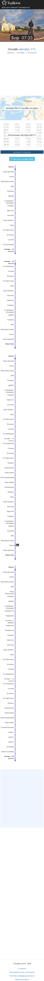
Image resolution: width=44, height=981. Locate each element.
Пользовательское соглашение (22, 972)
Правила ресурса (22, 979)
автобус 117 (27, 49)
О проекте (22, 968)
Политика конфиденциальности (22, 975)
